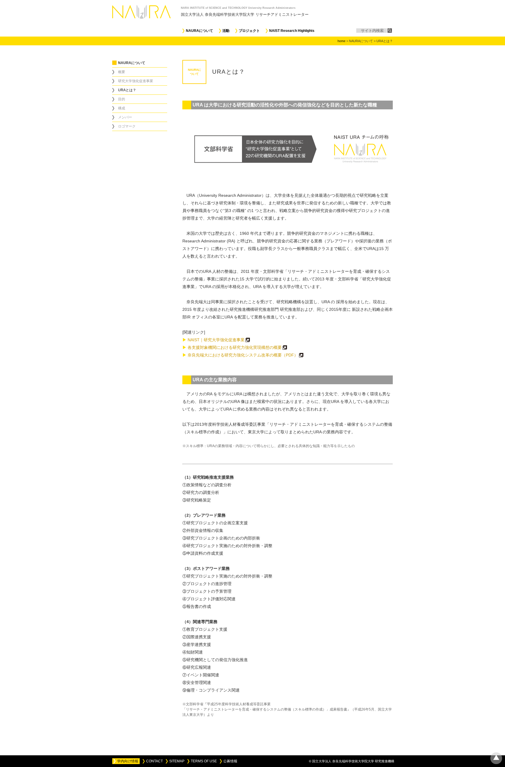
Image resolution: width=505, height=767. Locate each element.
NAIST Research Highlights (291, 31)
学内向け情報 (127, 761)
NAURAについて (199, 31)
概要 (121, 72)
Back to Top (496, 758)
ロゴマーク (127, 126)
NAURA (146, 11)
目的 (121, 99)
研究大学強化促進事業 (135, 81)
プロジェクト (249, 31)
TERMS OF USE (204, 761)
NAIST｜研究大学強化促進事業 (213, 339)
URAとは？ (127, 90)
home (341, 41)
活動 (225, 31)
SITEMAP (176, 761)
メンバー (125, 117)
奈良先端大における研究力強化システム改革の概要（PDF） (240, 355)
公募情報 (230, 761)
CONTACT (154, 761)
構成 (121, 108)
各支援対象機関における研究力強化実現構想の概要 (232, 347)
